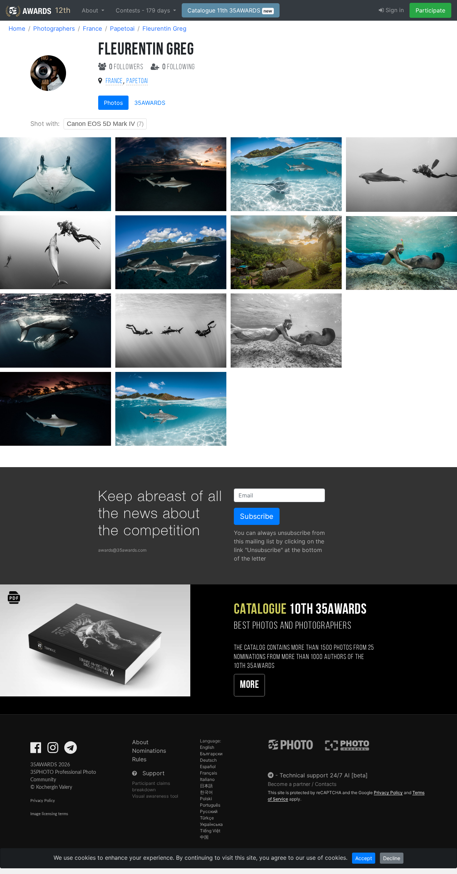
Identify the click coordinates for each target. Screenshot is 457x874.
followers (127, 67)
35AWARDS (149, 102)
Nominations (149, 750)
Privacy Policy (42, 801)
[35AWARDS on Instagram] (52, 749)
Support (153, 773)
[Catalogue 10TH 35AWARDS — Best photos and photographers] (95, 640)
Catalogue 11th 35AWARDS (229, 10)
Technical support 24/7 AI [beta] (324, 775)
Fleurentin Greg (164, 28)
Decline (391, 858)
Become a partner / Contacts (302, 784)
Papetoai (122, 28)
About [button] (91, 10)
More (249, 685)
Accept (363, 858)
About (140, 742)
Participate (430, 10)
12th (61, 10)
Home (17, 28)
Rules (139, 759)
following (178, 67)
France (92, 28)
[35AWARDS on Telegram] (70, 749)
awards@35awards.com (122, 550)
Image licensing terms (49, 814)
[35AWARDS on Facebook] (35, 749)
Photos (113, 102)
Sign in (394, 10)
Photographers (54, 28)
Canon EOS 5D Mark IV (105, 123)
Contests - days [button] (144, 10)
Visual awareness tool (155, 796)
